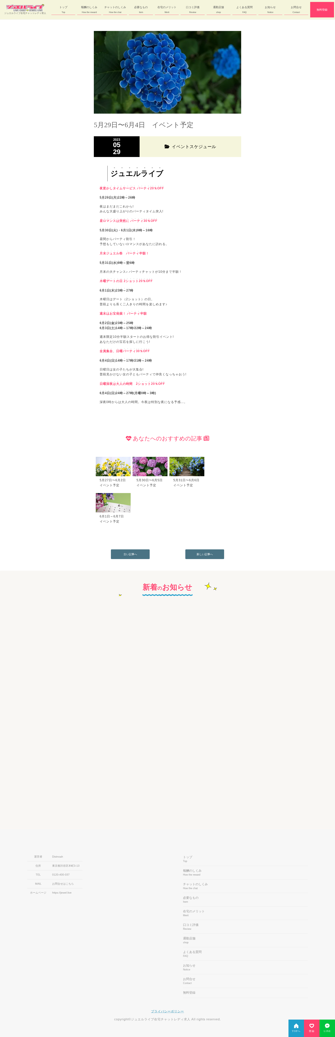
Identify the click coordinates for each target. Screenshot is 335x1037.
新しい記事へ (205, 554)
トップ (63, 9)
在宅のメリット (166, 9)
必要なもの (141, 9)
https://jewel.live (62, 892)
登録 (312, 1031)
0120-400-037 (61, 874)
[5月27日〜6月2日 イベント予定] (114, 457)
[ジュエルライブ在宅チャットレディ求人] (25, 8)
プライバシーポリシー (167, 1011)
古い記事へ (130, 554)
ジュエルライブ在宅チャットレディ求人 (25, 13)
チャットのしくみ (115, 9)
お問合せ (296, 9)
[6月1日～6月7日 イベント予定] (114, 493)
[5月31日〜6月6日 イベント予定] (187, 457)
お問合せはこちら (63, 883)
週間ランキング (99, 736)
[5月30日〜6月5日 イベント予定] (151, 457)
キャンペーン (97, 637)
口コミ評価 (192, 9)
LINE (327, 1031)
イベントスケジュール (190, 736)
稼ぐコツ (182, 637)
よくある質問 (244, 9)
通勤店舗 (218, 9)
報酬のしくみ (89, 9)
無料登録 (322, 9)
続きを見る (124, 704)
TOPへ (296, 1031)
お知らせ (270, 9)
